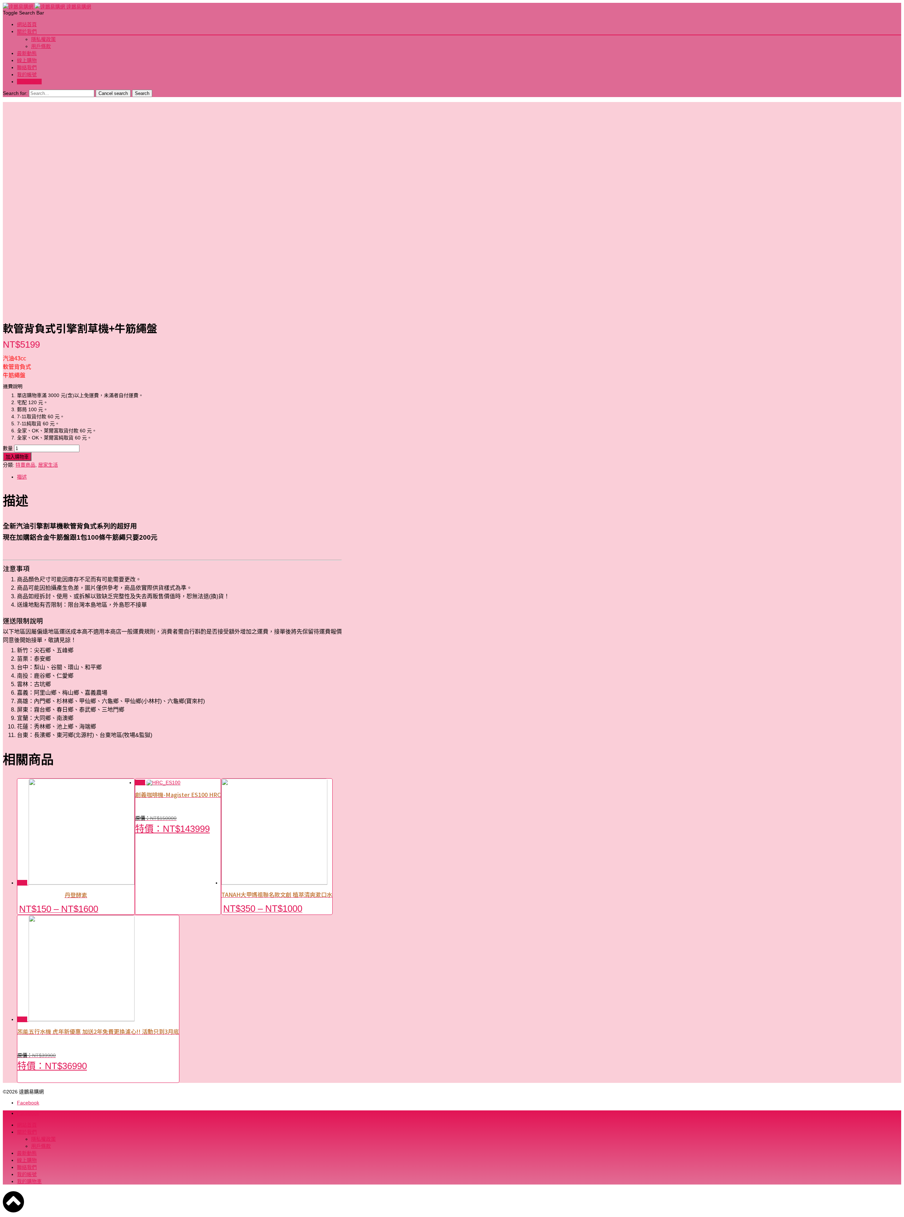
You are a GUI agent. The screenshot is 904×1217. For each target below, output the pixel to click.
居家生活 (48, 465)
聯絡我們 (27, 67)
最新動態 (27, 53)
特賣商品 (25, 465)
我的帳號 (27, 74)
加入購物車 (17, 457)
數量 (8, 448)
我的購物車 (29, 81)
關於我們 (27, 31)
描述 (22, 477)
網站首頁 (27, 24)
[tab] (179, 476)
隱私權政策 (43, 39)
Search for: (15, 93)
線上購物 (27, 60)
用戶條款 (41, 46)
